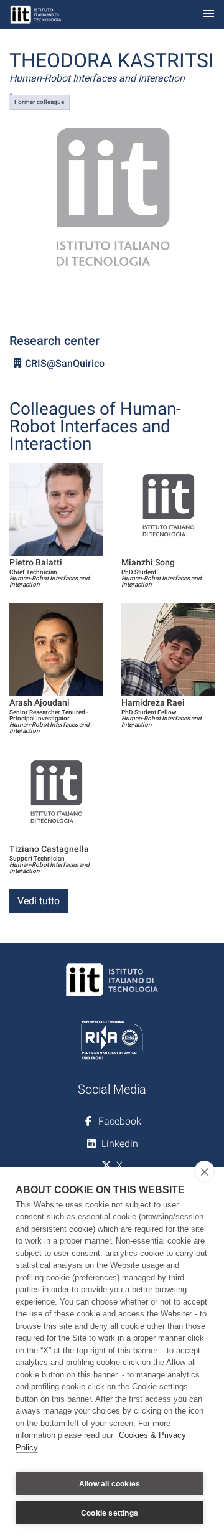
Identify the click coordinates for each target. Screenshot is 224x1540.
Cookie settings (109, 1513)
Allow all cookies (109, 1484)
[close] (204, 1171)
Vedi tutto (38, 901)
